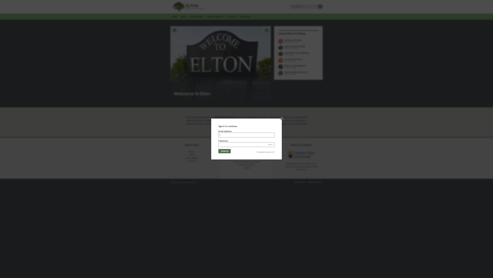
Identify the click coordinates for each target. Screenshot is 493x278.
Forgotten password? (266, 152)
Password (223, 141)
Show (270, 144)
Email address (225, 131)
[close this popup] (281, 118)
